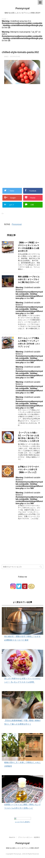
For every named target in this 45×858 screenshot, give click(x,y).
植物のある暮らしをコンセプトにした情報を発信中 (22, 848)
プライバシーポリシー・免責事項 (29, 837)
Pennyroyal (22, 8)
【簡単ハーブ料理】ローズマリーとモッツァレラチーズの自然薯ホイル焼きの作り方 (28, 247)
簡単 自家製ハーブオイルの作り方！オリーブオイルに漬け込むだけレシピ (29, 279)
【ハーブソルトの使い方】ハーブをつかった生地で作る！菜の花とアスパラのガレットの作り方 (28, 437)
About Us (12, 837)
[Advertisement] (22, 116)
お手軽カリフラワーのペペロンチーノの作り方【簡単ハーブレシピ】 (28, 469)
